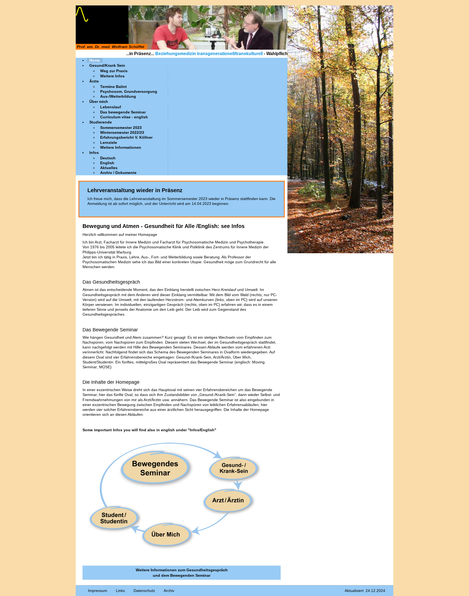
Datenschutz (144, 590)
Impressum (97, 590)
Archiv (169, 590)
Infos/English (202, 430)
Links (120, 590)
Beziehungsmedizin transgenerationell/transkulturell (186, 53)
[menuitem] (95, 60)
